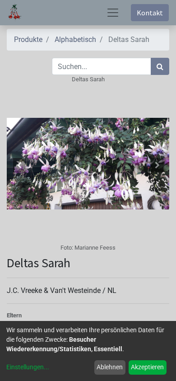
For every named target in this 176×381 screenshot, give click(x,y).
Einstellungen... (27, 367)
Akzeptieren (147, 367)
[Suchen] (160, 66)
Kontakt (150, 12)
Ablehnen (110, 367)
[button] (19, 165)
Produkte (28, 39)
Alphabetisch (75, 39)
